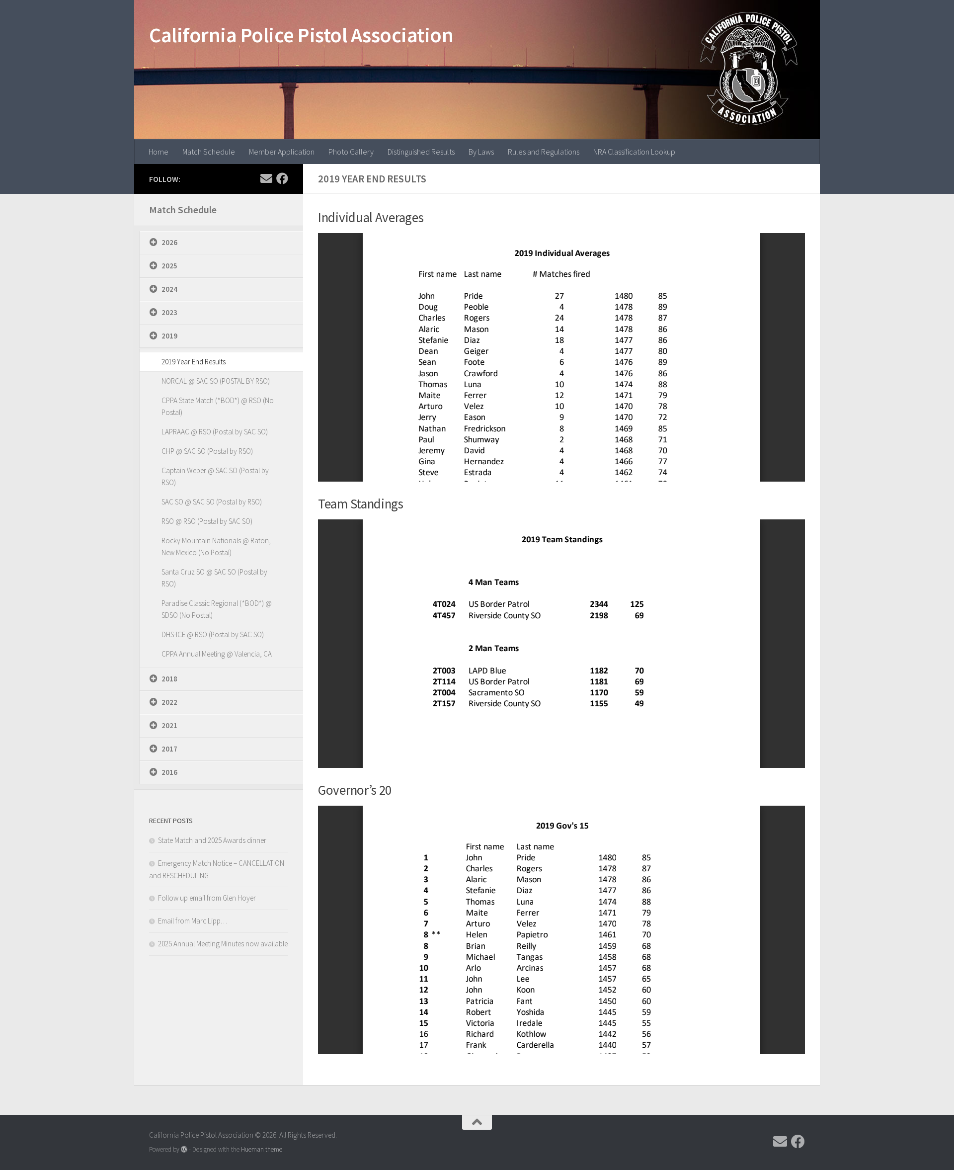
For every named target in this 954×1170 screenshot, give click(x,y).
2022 (169, 702)
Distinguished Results (421, 152)
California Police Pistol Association (301, 35)
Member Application (282, 152)
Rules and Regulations (543, 152)
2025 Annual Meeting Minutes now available (223, 943)
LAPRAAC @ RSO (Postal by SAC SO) (214, 431)
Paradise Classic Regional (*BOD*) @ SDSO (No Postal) (216, 609)
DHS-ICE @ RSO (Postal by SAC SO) (212, 634)
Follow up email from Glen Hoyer (207, 898)
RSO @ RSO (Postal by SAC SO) (206, 521)
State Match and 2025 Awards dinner (212, 840)
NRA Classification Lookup (634, 152)
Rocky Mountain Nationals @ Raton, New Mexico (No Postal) (216, 546)
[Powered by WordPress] (184, 1149)
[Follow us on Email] (266, 178)
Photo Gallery (351, 152)
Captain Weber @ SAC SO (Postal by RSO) (215, 476)
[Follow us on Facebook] (282, 178)
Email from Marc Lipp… (192, 920)
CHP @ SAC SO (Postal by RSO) (207, 451)
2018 (169, 678)
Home (158, 152)
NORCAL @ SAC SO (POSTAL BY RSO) (215, 381)
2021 (169, 725)
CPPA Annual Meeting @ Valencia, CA (216, 654)
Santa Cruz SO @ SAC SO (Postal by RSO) (214, 577)
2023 (169, 312)
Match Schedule (208, 152)
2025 (169, 265)
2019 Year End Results (193, 361)
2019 (169, 335)
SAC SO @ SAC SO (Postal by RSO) (211, 501)
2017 (169, 748)
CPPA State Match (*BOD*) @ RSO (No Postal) (217, 406)
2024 (169, 289)
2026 (169, 242)
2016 (169, 772)
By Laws (481, 152)
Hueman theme (261, 1149)
